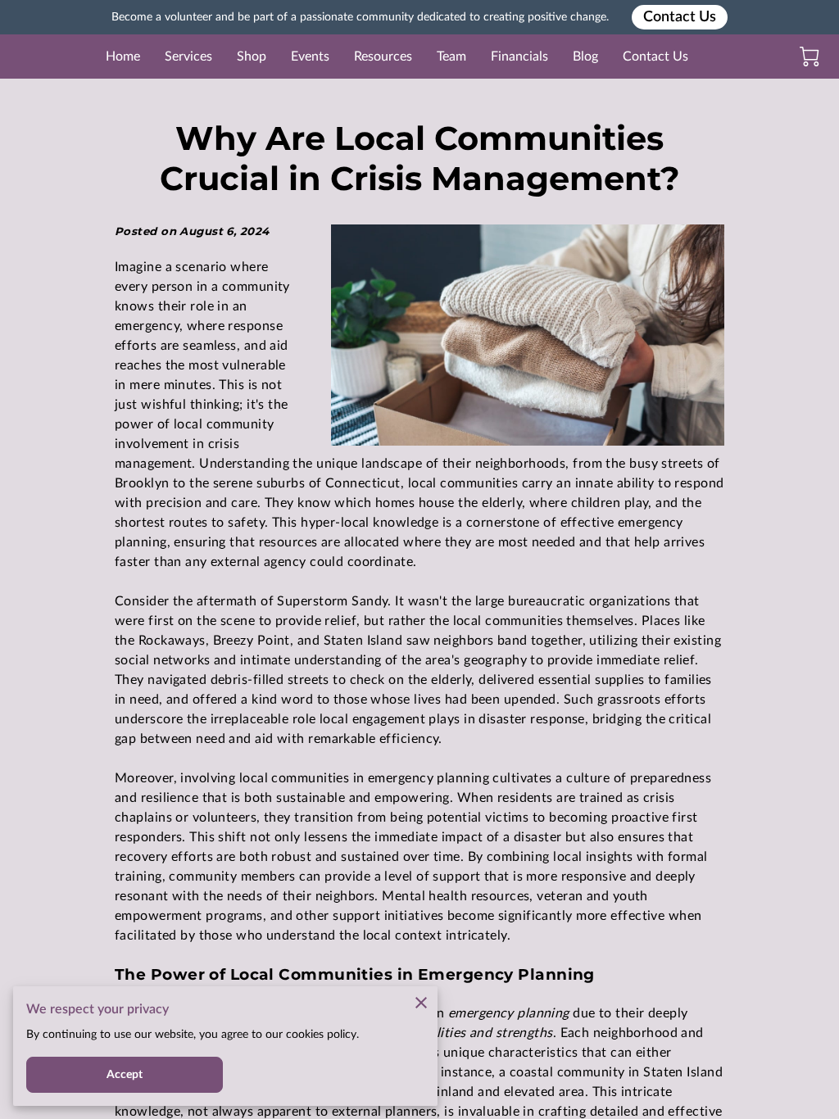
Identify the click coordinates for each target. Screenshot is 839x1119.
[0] (809, 56)
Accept (125, 1074)
